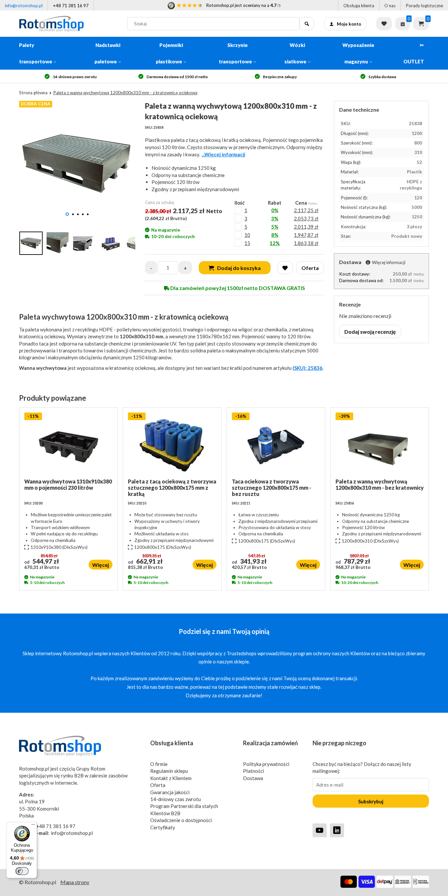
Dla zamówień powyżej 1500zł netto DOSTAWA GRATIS (237, 288)
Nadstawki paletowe (107, 53)
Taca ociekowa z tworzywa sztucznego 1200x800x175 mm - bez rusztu (271, 487)
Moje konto (349, 24)
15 (247, 243)
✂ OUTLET (413, 53)
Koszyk (421, 23)
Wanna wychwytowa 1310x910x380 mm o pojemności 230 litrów (68, 484)
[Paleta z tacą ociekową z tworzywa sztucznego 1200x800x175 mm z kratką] (172, 445)
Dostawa (253, 778)
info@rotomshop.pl (24, 5)
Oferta (157, 785)
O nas (390, 5)
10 (247, 235)
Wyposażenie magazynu (358, 53)
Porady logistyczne (424, 5)
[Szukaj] (306, 23)
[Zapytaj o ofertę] (402, 23)
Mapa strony (74, 882)
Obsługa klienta (358, 5)
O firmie (159, 764)
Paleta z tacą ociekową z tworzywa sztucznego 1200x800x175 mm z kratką (172, 487)
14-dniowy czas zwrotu (175, 799)
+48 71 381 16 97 (71, 5)
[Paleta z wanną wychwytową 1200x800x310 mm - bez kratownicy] (380, 445)
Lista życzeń (384, 23)
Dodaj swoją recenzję (370, 331)
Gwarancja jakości (170, 792)
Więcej (100, 565)
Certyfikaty (162, 827)
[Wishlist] (285, 267)
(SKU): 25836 (307, 368)
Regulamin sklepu (169, 771)
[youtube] (319, 830)
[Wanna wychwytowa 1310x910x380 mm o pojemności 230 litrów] (68, 445)
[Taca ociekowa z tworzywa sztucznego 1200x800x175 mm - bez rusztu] (276, 445)
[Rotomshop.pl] (68, 23)
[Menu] (33, 826)
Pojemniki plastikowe (169, 53)
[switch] (22, 871)
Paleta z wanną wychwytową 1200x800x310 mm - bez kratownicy (380, 484)
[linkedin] (337, 830)
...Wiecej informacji (223, 154)
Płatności (253, 771)
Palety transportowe (35, 53)
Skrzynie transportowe (235, 53)
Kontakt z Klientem (171, 778)
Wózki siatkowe (295, 53)
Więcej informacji (388, 262)
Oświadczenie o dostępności (181, 820)
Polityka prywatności (266, 764)
